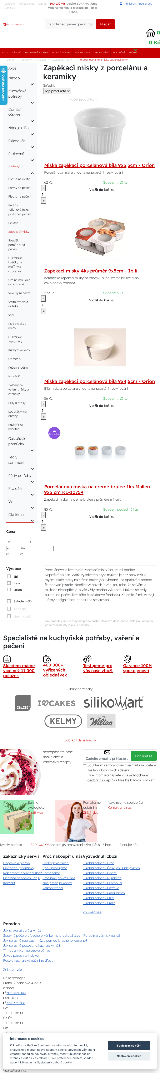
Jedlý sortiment (16, 460)
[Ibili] (22, 703)
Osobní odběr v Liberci (100, 873)
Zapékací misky (18, 232)
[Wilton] (101, 721)
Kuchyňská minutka (15, 427)
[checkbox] (12, 576)
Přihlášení (130, 3)
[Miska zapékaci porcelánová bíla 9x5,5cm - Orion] (100, 131)
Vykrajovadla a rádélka (18, 304)
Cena (10, 531)
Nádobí (16, 52)
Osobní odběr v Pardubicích (104, 893)
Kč (7, 554)
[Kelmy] (63, 721)
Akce (5, 52)
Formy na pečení (19, 188)
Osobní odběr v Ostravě (101, 888)
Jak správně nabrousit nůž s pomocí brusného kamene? (45, 940)
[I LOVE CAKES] (57, 703)
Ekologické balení (55, 863)
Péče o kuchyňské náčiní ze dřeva (28, 960)
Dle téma (16, 514)
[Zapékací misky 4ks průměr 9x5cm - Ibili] (100, 237)
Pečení (133, 52)
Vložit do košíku (101, 190)
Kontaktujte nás (120, 807)
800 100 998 (40, 845)
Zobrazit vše (92, 912)
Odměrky (14, 359)
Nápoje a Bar (82, 52)
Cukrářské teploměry (15, 339)
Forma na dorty (19, 179)
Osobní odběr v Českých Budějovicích (111, 868)
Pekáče (13, 223)
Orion (18, 590)
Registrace (145, 3)
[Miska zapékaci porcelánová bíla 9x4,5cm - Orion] (100, 347)
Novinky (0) (22, 616)
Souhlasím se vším (129, 1045)
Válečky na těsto (19, 293)
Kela (17, 583)
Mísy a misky (16, 403)
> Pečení (41, 59)
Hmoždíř (14, 376)
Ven (11, 501)
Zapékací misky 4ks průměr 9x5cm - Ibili (91, 271)
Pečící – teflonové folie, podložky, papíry (19, 209)
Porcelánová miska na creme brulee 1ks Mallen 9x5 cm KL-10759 (97, 489)
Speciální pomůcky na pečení (16, 245)
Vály (11, 315)
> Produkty (25, 59)
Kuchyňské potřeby (36, 52)
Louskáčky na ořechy (17, 414)
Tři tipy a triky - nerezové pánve (26, 950)
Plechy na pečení (19, 196)
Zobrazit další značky (80, 740)
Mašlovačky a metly (17, 326)
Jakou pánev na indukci (21, 955)
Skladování (102, 52)
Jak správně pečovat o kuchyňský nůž (31, 945)
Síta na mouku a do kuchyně (19, 282)
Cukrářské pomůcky (16, 441)
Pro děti (15, 488)
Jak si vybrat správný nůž (22, 930)
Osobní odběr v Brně (98, 863)
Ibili (16, 577)
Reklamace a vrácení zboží (22, 873)
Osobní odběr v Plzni (98, 898)
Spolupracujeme (54, 868)
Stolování (119, 52)
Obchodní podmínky (18, 868)
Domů (10, 59)
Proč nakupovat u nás (58, 878)
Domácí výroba (61, 52)
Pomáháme (51, 873)
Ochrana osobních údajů (21, 878)
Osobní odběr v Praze (99, 903)
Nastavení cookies (129, 1056)
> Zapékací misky (61, 59)
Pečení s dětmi (18, 367)
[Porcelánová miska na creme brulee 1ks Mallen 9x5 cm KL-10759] (100, 453)
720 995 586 (15, 1003)
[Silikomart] (114, 703)
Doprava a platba (10, 5)
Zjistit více (35, 812)
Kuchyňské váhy (19, 350)
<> (9, 541)
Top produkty (56, 91)
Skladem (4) (22, 601)
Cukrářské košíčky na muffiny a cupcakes (15, 264)
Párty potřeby (19, 475)
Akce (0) (20, 609)
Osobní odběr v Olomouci (102, 883)
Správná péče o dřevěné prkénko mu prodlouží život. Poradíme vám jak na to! (61, 935)
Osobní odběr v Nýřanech (102, 878)
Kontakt (9, 883)
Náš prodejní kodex (57, 883)
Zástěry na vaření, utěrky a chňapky (18, 389)
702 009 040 (16, 993)
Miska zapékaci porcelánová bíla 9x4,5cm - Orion (99, 381)
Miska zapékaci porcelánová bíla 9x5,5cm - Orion (99, 165)
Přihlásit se (143, 756)
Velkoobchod (26, 3)
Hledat (105, 24)
